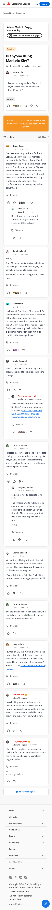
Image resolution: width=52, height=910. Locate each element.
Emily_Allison (18, 644)
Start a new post (29, 123)
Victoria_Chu (18, 72)
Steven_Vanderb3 (25, 396)
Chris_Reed (23, 208)
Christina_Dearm (20, 445)
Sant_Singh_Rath (20, 741)
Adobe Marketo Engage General (15, 13)
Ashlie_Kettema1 (20, 361)
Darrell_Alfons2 (19, 251)
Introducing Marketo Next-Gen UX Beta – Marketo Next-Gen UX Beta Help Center (26, 414)
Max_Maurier (18, 694)
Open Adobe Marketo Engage (26, 35)
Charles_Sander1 (20, 552)
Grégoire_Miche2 (25, 487)
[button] (15, 66)
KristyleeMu (18, 303)
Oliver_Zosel (18, 146)
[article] (26, 175)
